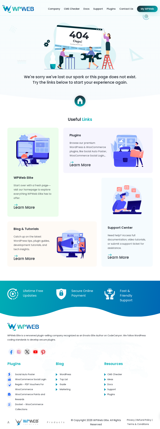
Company (54, 8)
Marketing (65, 389)
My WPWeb (147, 8)
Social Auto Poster (25, 374)
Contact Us (126, 8)
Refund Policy (144, 420)
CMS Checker (72, 8)
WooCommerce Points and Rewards (30, 397)
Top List (64, 379)
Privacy (131, 420)
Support (98, 8)
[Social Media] (11, 352)
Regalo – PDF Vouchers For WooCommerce (29, 387)
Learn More (24, 207)
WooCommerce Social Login (30, 379)
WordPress (65, 374)
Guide (63, 384)
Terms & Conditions (138, 424)
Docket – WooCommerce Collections (29, 407)
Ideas (110, 379)
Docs (86, 8)
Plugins (111, 8)
